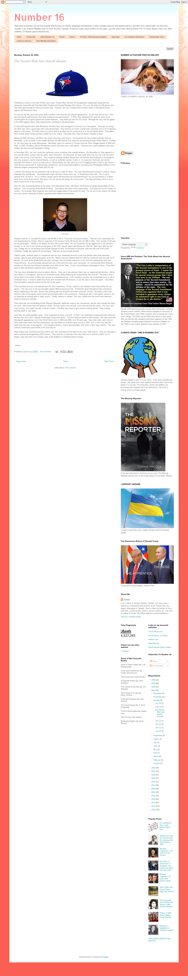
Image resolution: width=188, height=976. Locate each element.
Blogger (105, 957)
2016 (153, 789)
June (155, 746)
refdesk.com (153, 639)
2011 (153, 806)
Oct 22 (158, 721)
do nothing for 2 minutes (158, 635)
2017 (153, 785)
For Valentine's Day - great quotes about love (165, 826)
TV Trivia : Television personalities (93, 37)
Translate (140, 248)
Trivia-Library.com (155, 632)
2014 (153, 796)
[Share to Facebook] (69, 351)
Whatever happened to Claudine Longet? (166, 928)
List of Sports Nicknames (134, 37)
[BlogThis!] (63, 351)
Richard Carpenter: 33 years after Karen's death (165, 877)
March (156, 756)
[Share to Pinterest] (71, 351)
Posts (154, 661)
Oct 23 (158, 707)
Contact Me (30, 37)
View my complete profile (131, 617)
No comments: (46, 352)
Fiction (62, 37)
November (157, 697)
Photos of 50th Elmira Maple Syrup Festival (165, 915)
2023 (153, 690)
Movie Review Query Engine (159, 647)
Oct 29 (158, 703)
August (156, 739)
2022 (153, 768)
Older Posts (109, 361)
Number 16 (39, 17)
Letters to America (24, 41)
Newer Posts (21, 361)
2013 (153, 799)
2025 (153, 683)
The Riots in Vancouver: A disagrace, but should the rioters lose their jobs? (166, 866)
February (157, 760)
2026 (153, 680)
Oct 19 (158, 724)
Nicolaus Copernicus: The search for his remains (166, 852)
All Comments (157, 666)
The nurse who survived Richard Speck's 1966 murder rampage (166, 903)
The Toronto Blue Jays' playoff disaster (40, 61)
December (157, 693)
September (158, 735)
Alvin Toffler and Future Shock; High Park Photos (167, 889)
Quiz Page (115, 37)
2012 (153, 803)
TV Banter (125, 651)
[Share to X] (66, 351)
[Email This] (61, 351)
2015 (153, 792)
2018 (153, 782)
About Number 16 (47, 37)
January (156, 763)
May (155, 749)
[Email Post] (56, 352)
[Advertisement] (144, 124)
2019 (153, 778)
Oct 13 (158, 728)
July (155, 742)
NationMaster (153, 643)
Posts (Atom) (70, 368)
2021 (153, 771)
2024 (153, 687)
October (156, 700)
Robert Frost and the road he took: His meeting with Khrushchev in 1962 (166, 840)
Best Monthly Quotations (46, 41)
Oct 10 (158, 731)
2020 (153, 775)
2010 (153, 810)
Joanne (127, 600)
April (155, 753)
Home (19, 37)
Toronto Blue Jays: (156, 37)
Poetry (72, 37)
